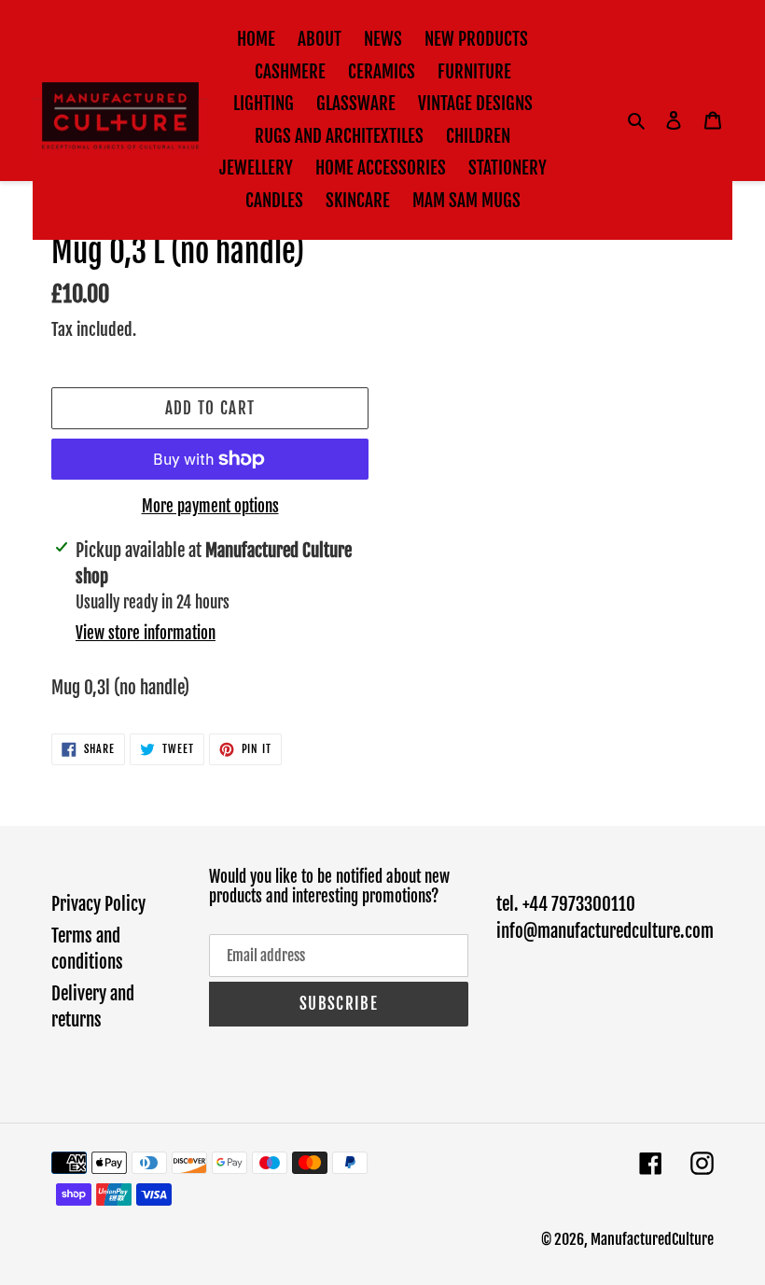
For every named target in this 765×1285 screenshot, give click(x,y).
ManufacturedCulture (652, 1239)
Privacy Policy (98, 904)
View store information (146, 633)
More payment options (210, 506)
